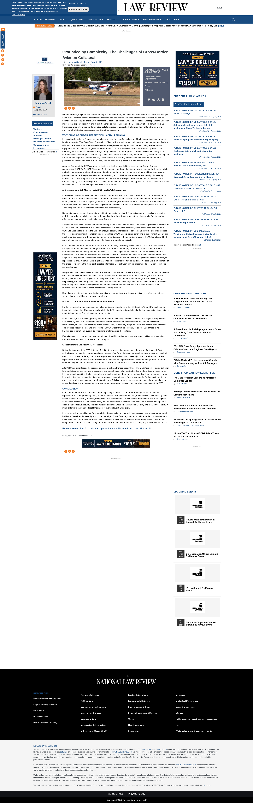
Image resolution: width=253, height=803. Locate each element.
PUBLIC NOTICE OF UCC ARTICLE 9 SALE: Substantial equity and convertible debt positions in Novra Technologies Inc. (194, 125)
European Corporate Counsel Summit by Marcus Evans (201, 623)
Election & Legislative (138, 695)
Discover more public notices (186, 245)
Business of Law (88, 719)
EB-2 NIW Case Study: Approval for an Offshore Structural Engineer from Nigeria (195, 348)
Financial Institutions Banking (156, 82)
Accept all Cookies (77, 3)
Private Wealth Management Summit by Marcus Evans (200, 521)
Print (149, 100)
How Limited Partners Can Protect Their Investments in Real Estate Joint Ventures (194, 407)
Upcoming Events (185, 491)
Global (147, 86)
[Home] (126, 7)
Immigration (133, 731)
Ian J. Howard (182, 338)
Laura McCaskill (43, 103)
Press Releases (40, 717)
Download (159, 100)
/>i (163, 100)
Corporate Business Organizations (153, 78)
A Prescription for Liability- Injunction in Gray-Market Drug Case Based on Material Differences (197, 332)
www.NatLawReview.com (122, 752)
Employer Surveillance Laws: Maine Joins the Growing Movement (196, 393)
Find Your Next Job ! (42, 123)
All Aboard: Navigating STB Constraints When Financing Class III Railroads (197, 421)
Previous (219, 26)
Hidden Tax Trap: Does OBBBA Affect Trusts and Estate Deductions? (196, 435)
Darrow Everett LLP (92, 62)
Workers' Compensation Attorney (40, 132)
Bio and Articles (40, 114)
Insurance (180, 695)
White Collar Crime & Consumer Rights (194, 731)
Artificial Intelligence (90, 695)
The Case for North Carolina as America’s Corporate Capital (194, 379)
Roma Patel (181, 321)
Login (220, 7)
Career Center (130, 19)
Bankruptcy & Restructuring (93, 707)
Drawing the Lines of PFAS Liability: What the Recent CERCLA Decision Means (96, 25)
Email (38, 107)
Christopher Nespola (185, 411)
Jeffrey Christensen (184, 384)
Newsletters (95, 19)
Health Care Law (136, 725)
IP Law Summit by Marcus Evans (199, 589)
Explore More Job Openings (43, 152)
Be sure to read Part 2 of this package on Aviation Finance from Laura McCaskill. (106, 428)
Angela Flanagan (183, 398)
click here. (207, 785)
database (64, 752)
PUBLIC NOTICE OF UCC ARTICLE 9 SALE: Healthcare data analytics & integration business (194, 151)
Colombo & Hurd (183, 352)
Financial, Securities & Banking (142, 713)
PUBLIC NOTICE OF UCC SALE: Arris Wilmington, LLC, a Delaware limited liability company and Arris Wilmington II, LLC (195, 234)
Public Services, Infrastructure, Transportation (197, 719)
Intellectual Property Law (187, 701)
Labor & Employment (185, 707)
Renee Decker (182, 439)
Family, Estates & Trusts (139, 707)
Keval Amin (181, 366)
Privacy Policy (161, 749)
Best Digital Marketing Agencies (48, 699)
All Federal (149, 90)
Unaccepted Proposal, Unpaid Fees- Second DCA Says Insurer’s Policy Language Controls (185, 25)
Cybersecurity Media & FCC (94, 731)
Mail (154, 100)
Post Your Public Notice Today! (189, 104)
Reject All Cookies (78, 9)
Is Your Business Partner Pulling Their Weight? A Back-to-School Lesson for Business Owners (193, 301)
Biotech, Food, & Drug (91, 713)
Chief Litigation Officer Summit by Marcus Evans (202, 555)
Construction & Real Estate (93, 725)
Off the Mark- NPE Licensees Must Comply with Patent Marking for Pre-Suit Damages (195, 361)
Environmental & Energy (139, 701)
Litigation (180, 713)
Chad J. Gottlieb (183, 425)
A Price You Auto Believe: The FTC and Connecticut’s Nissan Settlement (193, 317)
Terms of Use (146, 749)
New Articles (3, 40)
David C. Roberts (183, 307)
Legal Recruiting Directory (45, 705)
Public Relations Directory (45, 723)
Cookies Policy (18, 14)
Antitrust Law (87, 701)
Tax (177, 725)
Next (223, 26)
